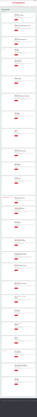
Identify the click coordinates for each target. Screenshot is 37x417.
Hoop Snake (18, 221)
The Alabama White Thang (20, 198)
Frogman (18, 149)
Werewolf (20, 323)
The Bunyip (17, 50)
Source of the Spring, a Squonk (20, 265)
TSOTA (19, 16)
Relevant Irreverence (18, 3)
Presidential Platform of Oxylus (21, 254)
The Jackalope (17, 310)
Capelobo (16, 112)
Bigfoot (15, 163)
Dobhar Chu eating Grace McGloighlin (22, 96)
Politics (22, 296)
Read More (16, 19)
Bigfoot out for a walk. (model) (20, 283)
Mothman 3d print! (18, 61)
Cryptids (15, 24)
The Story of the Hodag (19, 15)
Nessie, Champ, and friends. (20, 240)
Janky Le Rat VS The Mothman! (20, 39)
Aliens (15, 177)
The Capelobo (17, 113)
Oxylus (20, 296)
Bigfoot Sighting (18, 164)
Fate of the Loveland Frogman (20, 150)
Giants (16, 131)
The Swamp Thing (18, 352)
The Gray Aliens (18, 178)
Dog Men (18, 323)
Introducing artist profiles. (20, 208)
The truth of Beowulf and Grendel (21, 365)
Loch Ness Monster (19, 239)
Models (19, 282)
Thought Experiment (21, 207)
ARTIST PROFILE (16, 207)
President (25, 296)
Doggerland (18, 296)
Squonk (17, 264)
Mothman (18, 38)
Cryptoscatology (18, 78)
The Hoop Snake (18, 222)
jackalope (18, 309)
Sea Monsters (22, 239)
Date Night (17, 379)
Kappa (16, 338)
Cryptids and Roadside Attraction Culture (23, 25)
